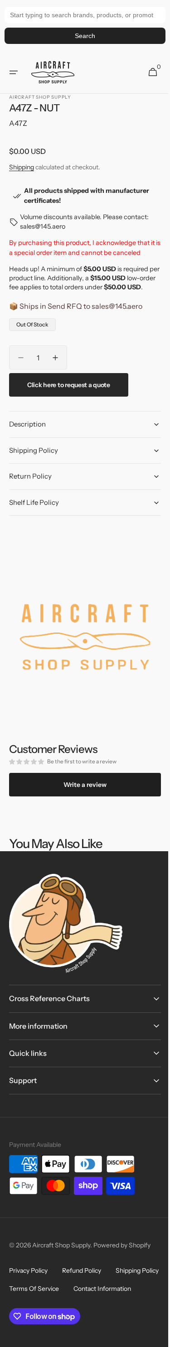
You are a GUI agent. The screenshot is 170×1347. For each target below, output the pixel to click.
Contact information (38, 1307)
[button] (14, 72)
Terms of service (92, 1289)
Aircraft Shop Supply (61, 1245)
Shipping (21, 167)
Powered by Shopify (122, 1245)
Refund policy (81, 1270)
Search (85, 35)
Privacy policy (28, 1270)
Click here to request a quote (68, 394)
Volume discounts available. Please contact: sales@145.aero (83, 222)
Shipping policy (30, 1289)
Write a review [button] (81, 784)
